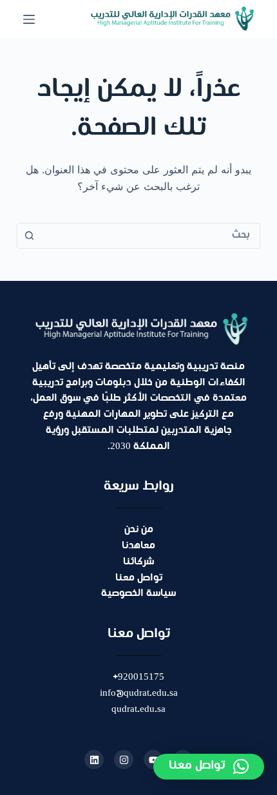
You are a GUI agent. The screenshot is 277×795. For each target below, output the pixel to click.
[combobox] (151, 236)
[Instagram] (123, 759)
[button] (208, 767)
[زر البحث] (29, 236)
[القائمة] (29, 19)
